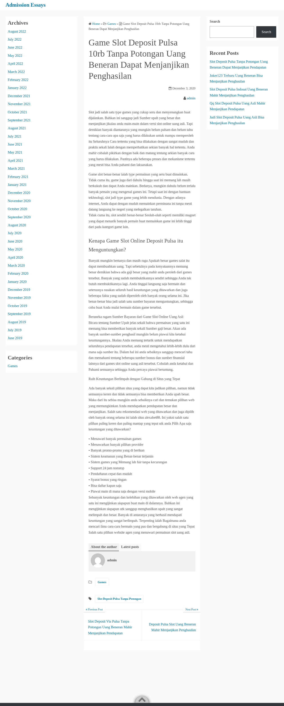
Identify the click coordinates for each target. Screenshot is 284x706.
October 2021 (17, 112)
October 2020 (17, 209)
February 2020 (18, 273)
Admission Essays (25, 5)
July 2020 (15, 233)
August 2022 (17, 31)
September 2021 (19, 120)
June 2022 (15, 47)
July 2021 (15, 136)
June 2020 (15, 241)
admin (191, 98)
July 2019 (15, 330)
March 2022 (16, 72)
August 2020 (17, 225)
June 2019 (15, 338)
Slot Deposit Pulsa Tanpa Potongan (119, 598)
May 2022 (15, 55)
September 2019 (19, 314)
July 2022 (15, 39)
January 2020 (17, 282)
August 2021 (17, 128)
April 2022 (15, 63)
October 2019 (17, 306)
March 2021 (16, 168)
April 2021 (15, 160)
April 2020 (15, 257)
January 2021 (17, 185)
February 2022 (18, 80)
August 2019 (17, 322)
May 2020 (15, 249)
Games (102, 582)
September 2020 (19, 217)
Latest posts (130, 547)
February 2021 (18, 177)
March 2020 (16, 265)
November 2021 (19, 104)
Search (215, 21)
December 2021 (19, 96)
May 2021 (15, 152)
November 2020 (19, 201)
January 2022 (17, 88)
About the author (104, 547)
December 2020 (19, 193)
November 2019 (19, 298)
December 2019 (19, 290)
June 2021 (15, 144)
